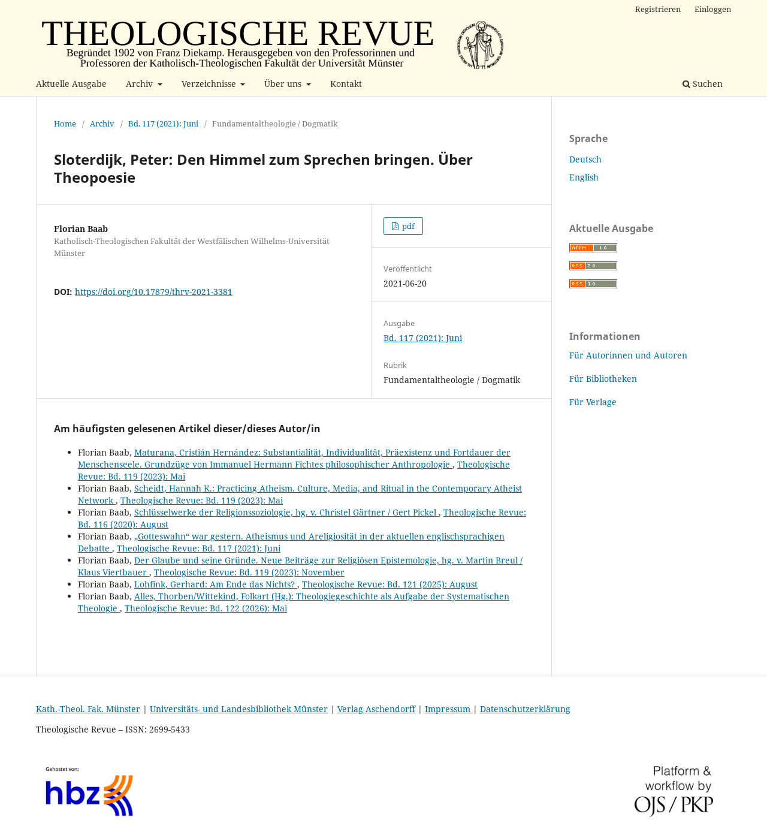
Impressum (449, 709)
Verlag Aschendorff (376, 709)
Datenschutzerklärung (525, 709)
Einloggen (712, 9)
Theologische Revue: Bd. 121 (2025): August (390, 584)
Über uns (284, 83)
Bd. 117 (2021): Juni (163, 123)
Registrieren (658, 9)
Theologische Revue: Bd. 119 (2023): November (249, 572)
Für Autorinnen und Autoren (628, 355)
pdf (407, 226)
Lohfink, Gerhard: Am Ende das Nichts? (215, 584)
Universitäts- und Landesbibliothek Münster (239, 709)
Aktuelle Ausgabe (71, 83)
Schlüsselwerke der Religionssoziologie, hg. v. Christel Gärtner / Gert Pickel (286, 512)
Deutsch (585, 159)
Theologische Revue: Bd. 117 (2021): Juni (198, 548)
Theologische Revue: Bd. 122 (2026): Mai (206, 608)
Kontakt (346, 83)
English (584, 177)
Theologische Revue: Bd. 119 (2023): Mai (201, 500)
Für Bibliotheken (603, 378)
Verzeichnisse (210, 83)
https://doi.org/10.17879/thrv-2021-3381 (153, 291)
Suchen (706, 83)
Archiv (140, 83)
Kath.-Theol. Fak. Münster (88, 709)
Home (65, 123)
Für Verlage (593, 402)
